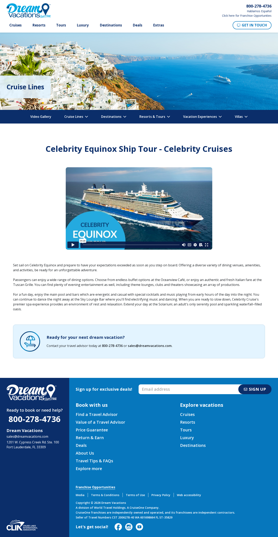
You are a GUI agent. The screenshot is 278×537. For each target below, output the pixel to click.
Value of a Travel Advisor (100, 422)
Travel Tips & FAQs (94, 461)
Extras (158, 25)
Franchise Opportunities (95, 487)
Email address (149, 385)
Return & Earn (90, 437)
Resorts (38, 25)
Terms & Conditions (105, 495)
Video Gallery (40, 116)
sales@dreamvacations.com (150, 345)
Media (80, 495)
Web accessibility (189, 495)
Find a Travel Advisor (97, 414)
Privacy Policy (160, 495)
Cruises (15, 25)
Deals (137, 25)
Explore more (89, 468)
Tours (61, 25)
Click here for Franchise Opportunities (246, 15)
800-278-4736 (112, 345)
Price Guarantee (92, 430)
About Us (85, 453)
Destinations (111, 25)
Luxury (83, 25)
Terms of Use (135, 495)
